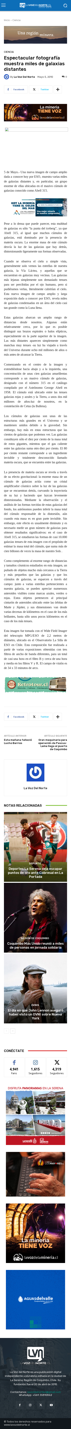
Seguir (35, 1060)
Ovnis (35, 1005)
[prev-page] (6, 1031)
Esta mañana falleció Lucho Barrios (18, 741)
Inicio (7, 20)
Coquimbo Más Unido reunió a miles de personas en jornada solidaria (35, 945)
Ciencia (16, 20)
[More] (58, 89)
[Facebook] (20, 1405)
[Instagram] (30, 1405)
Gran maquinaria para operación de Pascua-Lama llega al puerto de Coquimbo (52, 744)
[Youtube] (51, 1405)
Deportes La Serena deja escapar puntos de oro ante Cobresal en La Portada (35, 873)
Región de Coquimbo (35, 938)
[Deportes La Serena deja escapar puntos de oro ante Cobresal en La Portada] (35, 847)
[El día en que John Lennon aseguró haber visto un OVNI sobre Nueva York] (35, 988)
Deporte (35, 863)
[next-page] (12, 1031)
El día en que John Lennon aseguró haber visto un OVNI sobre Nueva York (35, 1014)
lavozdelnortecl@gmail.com (44, 1392)
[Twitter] (41, 1405)
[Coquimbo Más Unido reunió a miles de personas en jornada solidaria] (35, 918)
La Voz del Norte (24, 77)
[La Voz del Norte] (7, 76)
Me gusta (14, 1060)
